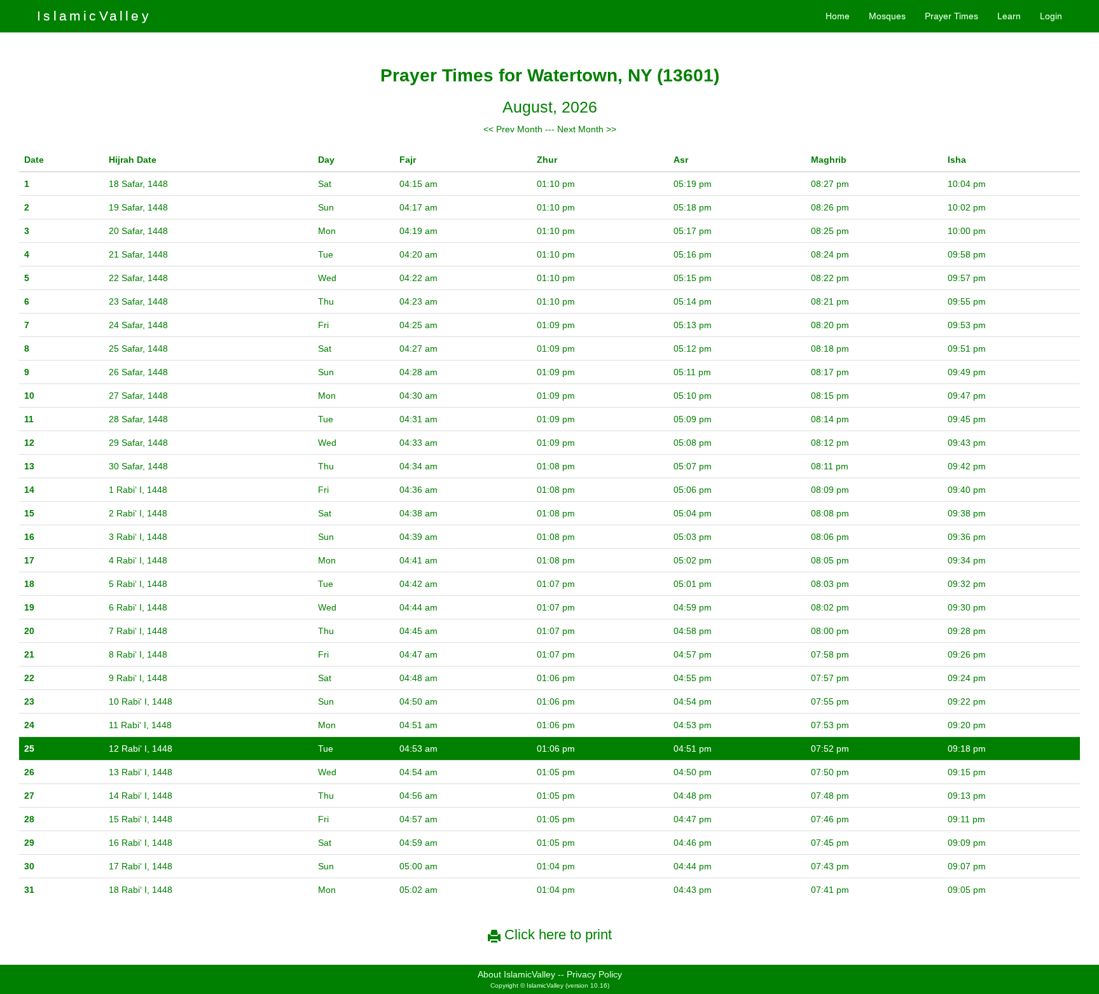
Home (838, 16)
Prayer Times (951, 16)
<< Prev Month (513, 129)
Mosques (887, 16)
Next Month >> (586, 129)
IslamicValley (94, 15)
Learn (1009, 16)
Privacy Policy (594, 974)
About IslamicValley (516, 974)
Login (1051, 16)
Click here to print (556, 934)
